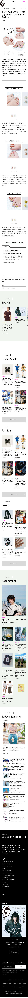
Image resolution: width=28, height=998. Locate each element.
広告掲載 (14, 991)
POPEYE (14, 980)
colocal (24, 983)
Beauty (5, 8)
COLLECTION (16, 845)
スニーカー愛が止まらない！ (7, 861)
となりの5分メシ (5, 877)
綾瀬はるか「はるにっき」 (7, 873)
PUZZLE (19, 852)
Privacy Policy (20, 991)
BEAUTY (11, 847)
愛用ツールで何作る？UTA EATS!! (8, 879)
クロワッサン (20, 980)
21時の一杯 (4, 882)
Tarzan (20, 983)
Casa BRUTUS (5, 983)
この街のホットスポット (6, 884)
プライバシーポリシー (16, 970)
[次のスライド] (5, 333)
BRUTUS (10, 980)
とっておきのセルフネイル (7, 863)
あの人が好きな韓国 (5, 886)
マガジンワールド (8, 991)
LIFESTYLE (12, 850)
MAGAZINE (5, 854)
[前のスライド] (3, 333)
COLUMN (4, 852)
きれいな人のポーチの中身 (7, 866)
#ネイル (3, 288)
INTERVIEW (5, 850)
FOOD (17, 850)
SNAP (9, 845)
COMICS (23, 850)
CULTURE (17, 847)
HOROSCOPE (11, 852)
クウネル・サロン (13, 987)
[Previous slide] (12, 119)
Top (2, 8)
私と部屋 (3, 868)
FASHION (4, 845)
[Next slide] (16, 119)
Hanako (10, 983)
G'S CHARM (5, 847)
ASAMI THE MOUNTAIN (6, 870)
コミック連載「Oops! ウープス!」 (8, 875)
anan (6, 980)
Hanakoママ (6, 987)
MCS (23, 987)
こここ (19, 987)
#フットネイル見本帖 (11, 288)
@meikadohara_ (11, 262)
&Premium (15, 983)
